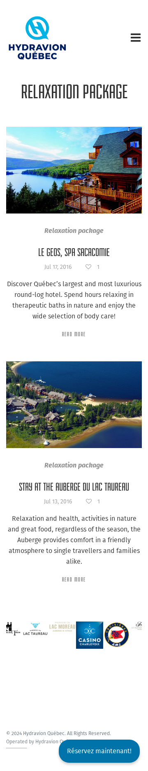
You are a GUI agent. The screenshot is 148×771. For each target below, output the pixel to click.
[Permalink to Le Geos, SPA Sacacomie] (74, 170)
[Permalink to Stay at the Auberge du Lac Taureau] (74, 404)
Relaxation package (74, 231)
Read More (74, 334)
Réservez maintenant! (99, 751)
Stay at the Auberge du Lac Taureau (74, 487)
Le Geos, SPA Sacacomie (74, 252)
